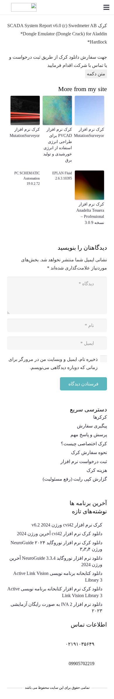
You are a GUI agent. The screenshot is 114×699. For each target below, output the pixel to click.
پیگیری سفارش (92, 425)
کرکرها (100, 417)
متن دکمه (96, 73)
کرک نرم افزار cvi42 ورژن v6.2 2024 (67, 524)
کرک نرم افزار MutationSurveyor (89, 132)
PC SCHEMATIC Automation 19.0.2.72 (27, 178)
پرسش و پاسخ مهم (88, 434)
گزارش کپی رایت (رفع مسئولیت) (75, 479)
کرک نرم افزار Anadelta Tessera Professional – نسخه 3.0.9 (90, 213)
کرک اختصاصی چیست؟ (84, 443)
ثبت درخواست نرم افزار (84, 461)
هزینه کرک (97, 470)
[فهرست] (106, 7)
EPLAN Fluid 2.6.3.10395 (62, 175)
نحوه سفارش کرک (89, 452)
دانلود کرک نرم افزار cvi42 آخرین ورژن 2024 (59, 533)
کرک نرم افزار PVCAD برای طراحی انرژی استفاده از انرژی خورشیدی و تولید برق (57, 144)
